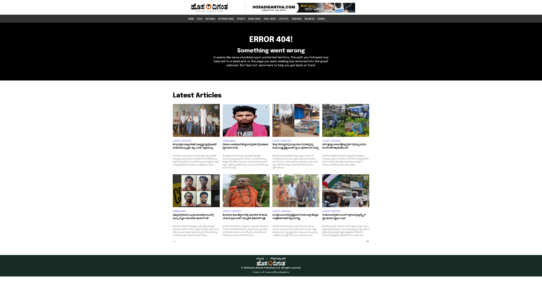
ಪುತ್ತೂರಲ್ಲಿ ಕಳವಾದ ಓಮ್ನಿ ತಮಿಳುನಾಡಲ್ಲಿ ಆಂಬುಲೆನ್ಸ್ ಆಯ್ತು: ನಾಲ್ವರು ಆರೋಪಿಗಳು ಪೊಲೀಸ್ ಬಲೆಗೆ (193, 217)
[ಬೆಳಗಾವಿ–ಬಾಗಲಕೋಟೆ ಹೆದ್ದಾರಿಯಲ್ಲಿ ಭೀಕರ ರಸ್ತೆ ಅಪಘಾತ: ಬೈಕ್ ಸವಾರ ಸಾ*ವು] (246, 120)
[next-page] (367, 241)
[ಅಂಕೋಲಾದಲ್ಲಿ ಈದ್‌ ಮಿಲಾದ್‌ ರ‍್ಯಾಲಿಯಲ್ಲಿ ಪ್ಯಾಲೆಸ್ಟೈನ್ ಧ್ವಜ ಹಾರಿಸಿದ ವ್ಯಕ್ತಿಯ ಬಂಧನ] (345, 190)
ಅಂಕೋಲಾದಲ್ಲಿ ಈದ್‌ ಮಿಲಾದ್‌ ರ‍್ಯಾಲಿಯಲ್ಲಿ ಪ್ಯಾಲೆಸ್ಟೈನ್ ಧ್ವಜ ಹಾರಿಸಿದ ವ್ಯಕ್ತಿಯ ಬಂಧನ (344, 217)
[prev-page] (175, 241)
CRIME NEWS (229, 140)
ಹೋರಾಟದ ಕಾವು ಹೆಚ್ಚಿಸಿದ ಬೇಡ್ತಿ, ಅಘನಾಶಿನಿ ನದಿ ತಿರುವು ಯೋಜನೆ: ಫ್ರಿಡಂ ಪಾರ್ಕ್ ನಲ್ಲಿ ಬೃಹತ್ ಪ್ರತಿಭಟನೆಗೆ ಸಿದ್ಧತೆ (245, 217)
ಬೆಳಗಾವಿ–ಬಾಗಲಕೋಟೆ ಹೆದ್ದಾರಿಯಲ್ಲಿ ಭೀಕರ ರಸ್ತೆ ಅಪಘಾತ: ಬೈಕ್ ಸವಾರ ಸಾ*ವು (245, 146)
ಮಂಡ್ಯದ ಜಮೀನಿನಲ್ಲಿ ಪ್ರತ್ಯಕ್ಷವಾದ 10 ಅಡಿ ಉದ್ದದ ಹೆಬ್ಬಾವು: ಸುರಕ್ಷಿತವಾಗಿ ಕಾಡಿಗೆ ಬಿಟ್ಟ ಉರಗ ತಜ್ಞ (295, 217)
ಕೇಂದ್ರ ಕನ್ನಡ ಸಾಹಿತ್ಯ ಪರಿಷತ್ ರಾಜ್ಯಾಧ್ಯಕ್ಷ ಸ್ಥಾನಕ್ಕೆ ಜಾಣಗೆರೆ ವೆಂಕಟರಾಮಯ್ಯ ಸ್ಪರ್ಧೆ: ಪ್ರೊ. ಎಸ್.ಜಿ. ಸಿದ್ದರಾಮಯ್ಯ (195, 146)
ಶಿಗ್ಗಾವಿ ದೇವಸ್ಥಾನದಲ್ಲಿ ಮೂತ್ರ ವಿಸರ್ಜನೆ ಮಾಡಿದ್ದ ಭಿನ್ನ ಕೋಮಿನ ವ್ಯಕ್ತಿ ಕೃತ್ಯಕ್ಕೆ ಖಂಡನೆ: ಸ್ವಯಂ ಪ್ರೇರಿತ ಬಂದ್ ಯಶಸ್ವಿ (295, 146)
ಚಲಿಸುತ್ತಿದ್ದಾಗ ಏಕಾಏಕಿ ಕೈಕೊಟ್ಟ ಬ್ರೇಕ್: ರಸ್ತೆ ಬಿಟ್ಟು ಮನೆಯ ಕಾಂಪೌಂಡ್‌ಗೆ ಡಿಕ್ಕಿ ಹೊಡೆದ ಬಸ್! (344, 146)
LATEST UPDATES (182, 140)
